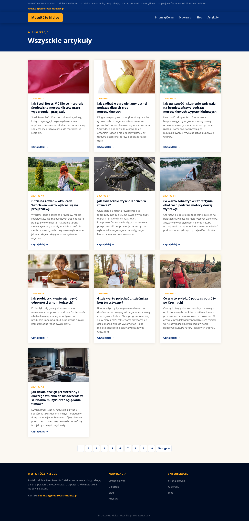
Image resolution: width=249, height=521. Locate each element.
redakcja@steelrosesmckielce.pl (46, 8)
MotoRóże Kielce (45, 17)
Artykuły (213, 17)
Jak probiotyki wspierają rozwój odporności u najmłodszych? (54, 300)
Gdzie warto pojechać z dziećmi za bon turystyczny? (122, 300)
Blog (199, 17)
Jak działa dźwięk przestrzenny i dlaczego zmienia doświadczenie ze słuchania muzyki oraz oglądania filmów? (57, 398)
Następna (164, 448)
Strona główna (164, 17)
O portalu (185, 17)
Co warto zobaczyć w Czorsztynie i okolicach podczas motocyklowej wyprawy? (188, 205)
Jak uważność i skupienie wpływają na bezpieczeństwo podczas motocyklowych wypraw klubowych (190, 107)
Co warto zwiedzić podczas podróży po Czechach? (189, 300)
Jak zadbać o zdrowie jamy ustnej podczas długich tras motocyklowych (122, 107)
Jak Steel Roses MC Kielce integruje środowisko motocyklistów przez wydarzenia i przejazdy (57, 107)
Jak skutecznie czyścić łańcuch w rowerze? (121, 203)
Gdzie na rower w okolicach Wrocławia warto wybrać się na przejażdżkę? (54, 205)
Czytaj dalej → (39, 146)
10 (151, 448)
